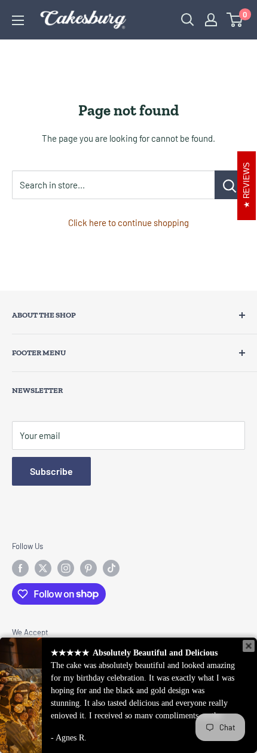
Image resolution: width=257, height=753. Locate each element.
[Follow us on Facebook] (20, 568)
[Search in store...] (230, 184)
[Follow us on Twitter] (43, 568)
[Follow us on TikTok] (111, 568)
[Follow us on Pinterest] (88, 568)
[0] (235, 20)
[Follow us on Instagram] (65, 568)
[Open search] (187, 19)
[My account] (211, 19)
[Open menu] (18, 20)
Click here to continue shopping (128, 222)
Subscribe (51, 471)
